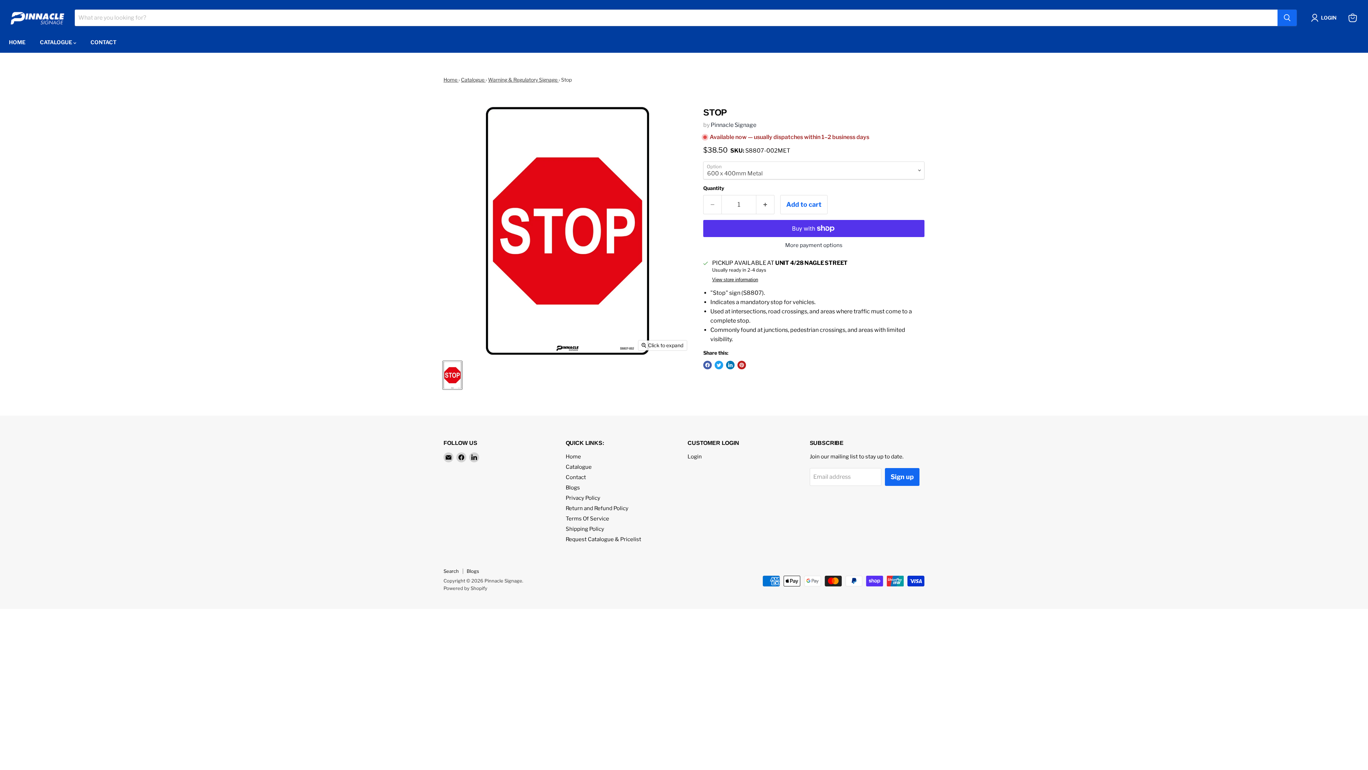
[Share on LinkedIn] (730, 365)
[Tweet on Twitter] (719, 365)
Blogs (573, 487)
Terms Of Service (587, 518)
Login (695, 456)
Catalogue (56, 42)
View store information (735, 279)
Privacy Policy (583, 498)
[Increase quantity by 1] (765, 205)
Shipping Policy (585, 529)
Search (451, 571)
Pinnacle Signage (733, 125)
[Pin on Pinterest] (741, 365)
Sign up (902, 477)
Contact (103, 42)
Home (17, 42)
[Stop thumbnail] (452, 375)
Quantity (713, 188)
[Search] (1287, 18)
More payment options (814, 245)
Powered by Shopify (465, 588)
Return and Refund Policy (597, 508)
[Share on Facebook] (707, 365)
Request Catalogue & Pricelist (603, 539)
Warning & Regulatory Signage (523, 80)
